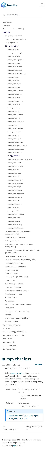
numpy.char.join (13, 77)
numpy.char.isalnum (15, 180)
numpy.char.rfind (14, 207)
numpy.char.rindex (14, 211)
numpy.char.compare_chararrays (20, 159)
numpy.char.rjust (14, 97)
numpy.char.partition (15, 91)
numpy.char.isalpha (15, 176)
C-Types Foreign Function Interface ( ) (18, 232)
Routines (6, 32)
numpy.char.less (14, 156)
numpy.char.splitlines (15, 115)
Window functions (11, 321)
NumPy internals (9, 342)
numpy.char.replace (15, 94)
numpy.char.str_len (14, 218)
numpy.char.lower (14, 84)
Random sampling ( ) (18, 304)
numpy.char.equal (14, 139)
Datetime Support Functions (15, 237)
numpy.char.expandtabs (16, 73)
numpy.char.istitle (14, 200)
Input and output (11, 273)
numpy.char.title (13, 125)
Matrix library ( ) (16, 290)
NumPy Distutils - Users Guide (13, 335)
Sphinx (15, 445)
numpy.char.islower (15, 190)
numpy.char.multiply (15, 53)
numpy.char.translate (15, 128)
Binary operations (11, 43)
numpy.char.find (14, 170)
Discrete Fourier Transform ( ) (20, 260)
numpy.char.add (14, 49)
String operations (12, 46)
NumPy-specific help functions (16, 267)
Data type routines (12, 241)
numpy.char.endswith (15, 166)
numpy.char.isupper (15, 204)
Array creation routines (13, 36)
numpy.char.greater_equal (17, 146)
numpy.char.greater (15, 152)
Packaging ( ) (15, 332)
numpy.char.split (14, 111)
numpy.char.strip (14, 118)
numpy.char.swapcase (16, 122)
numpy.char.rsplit (14, 104)
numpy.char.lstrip (14, 87)
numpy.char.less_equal (16, 149)
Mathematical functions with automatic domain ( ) (22, 251)
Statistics (8, 315)
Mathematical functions (13, 287)
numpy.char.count (14, 163)
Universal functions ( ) (13, 29)
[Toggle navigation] (42, 4)
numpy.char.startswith (16, 214)
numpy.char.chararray (16, 228)
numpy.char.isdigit (14, 187)
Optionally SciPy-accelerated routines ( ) (19, 245)
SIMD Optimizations (10, 346)
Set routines (9, 308)
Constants (6, 25)
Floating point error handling (15, 256)
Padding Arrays (10, 297)
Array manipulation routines (15, 39)
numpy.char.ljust (14, 80)
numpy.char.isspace (15, 197)
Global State (7, 328)
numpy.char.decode (15, 67)
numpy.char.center (14, 63)
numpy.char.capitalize (15, 60)
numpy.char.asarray (15, 225)
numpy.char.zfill (13, 135)
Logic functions (10, 280)
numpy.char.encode (15, 70)
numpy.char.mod (14, 56)
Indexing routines (11, 270)
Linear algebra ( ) (17, 277)
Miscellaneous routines (13, 294)
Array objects (7, 22)
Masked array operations (14, 284)
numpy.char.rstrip (14, 108)
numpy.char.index (14, 173)
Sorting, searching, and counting (17, 311)
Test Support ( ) (17, 318)
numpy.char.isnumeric (16, 194)
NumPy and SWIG (9, 349)
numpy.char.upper (14, 132)
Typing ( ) (12, 325)
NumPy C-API (7, 339)
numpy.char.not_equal (16, 142)
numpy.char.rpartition (15, 101)
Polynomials (9, 301)
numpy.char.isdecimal (16, 183)
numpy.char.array (14, 221)
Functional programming (14, 263)
